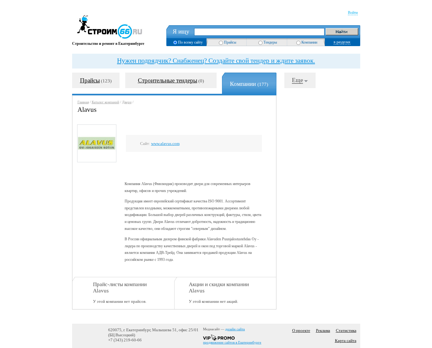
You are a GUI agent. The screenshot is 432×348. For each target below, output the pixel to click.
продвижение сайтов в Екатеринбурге (232, 342)
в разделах (342, 42)
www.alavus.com (165, 143)
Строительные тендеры (167, 80)
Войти (353, 12)
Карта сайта (345, 340)
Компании (309, 42)
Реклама (323, 330)
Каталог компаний (105, 102)
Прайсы (230, 42)
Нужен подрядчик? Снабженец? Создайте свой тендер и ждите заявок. (216, 60)
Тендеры (270, 42)
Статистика (346, 330)
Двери (127, 102)
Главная (83, 102)
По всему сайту (190, 42)
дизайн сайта (235, 329)
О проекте (301, 330)
